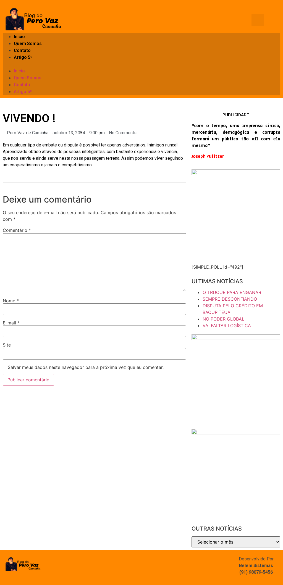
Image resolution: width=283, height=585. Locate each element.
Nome (11, 300)
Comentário (17, 230)
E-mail (11, 323)
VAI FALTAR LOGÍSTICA (227, 325)
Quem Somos (28, 43)
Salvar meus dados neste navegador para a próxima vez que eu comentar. (86, 367)
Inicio (19, 36)
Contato (22, 50)
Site (7, 345)
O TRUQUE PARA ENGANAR (232, 292)
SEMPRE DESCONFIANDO (230, 299)
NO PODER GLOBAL (223, 319)
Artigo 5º (23, 57)
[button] (141, 64)
